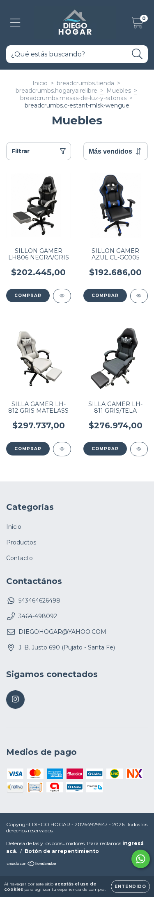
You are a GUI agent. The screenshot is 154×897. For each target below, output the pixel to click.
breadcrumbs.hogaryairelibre (56, 90)
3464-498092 (37, 616)
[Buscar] (137, 54)
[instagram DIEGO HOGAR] (15, 699)
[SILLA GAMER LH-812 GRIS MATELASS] (62, 449)
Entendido (130, 886)
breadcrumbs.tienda (85, 83)
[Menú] (15, 23)
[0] (137, 24)
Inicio (40, 83)
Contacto (19, 558)
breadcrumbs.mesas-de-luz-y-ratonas (73, 98)
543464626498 (39, 600)
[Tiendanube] (31, 865)
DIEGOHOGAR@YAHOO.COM (62, 631)
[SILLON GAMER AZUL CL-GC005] (139, 296)
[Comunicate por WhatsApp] (140, 859)
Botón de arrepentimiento (62, 851)
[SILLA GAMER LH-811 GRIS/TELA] (139, 449)
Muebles (118, 90)
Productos (21, 542)
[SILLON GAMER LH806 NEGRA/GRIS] (62, 296)
